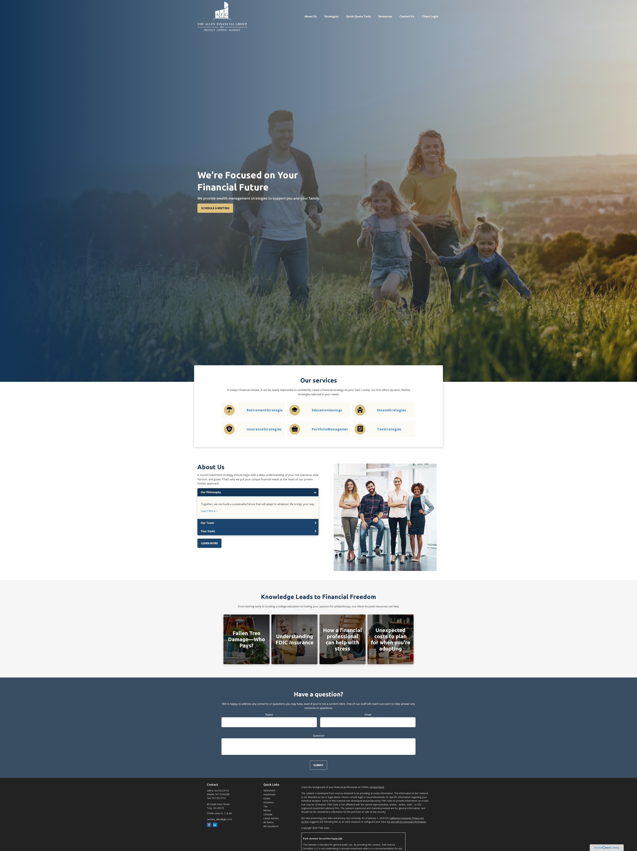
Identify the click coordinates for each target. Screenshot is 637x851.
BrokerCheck (377, 787)
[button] (310, 16)
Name (269, 714)
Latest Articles (271, 818)
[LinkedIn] (215, 824)
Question (318, 735)
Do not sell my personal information (406, 821)
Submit (318, 765)
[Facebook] (209, 824)
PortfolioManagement (331, 429)
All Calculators (271, 826)
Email (368, 714)
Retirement (269, 790)
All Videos (268, 822)
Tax (265, 806)
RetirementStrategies (265, 410)
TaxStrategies (389, 429)
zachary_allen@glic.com (219, 819)
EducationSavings (327, 410)
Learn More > (209, 511)
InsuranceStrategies (264, 429)
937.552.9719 (221, 790)
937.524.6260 (222, 794)
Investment (269, 794)
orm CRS (337, 838)
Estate (266, 798)
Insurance (268, 802)
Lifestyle (267, 814)
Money (267, 810)
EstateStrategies (391, 410)
